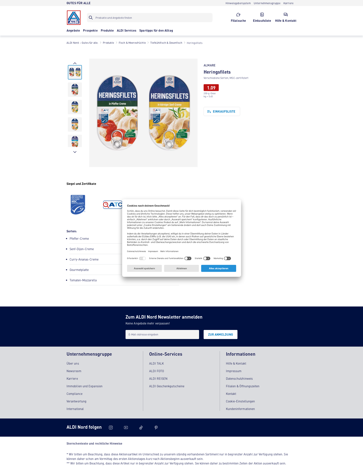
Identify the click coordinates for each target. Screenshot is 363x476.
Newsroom (74, 371)
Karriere (72, 378)
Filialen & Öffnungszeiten (243, 386)
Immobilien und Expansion (84, 386)
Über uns (73, 363)
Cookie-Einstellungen (240, 401)
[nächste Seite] (75, 151)
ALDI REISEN (158, 378)
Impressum (234, 371)
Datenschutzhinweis (239, 378)
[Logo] (74, 17)
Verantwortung (76, 401)
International (75, 409)
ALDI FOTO (156, 371)
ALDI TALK (156, 363)
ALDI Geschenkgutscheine (166, 386)
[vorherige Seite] (75, 63)
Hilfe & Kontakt (236, 363)
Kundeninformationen (240, 409)
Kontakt (231, 393)
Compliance (74, 393)
